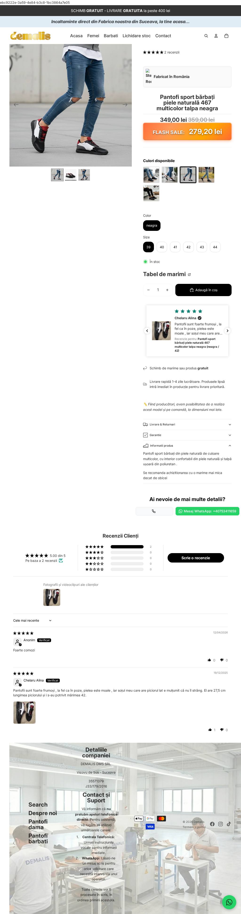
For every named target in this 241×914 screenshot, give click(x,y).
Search (38, 804)
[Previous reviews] (147, 331)
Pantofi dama (38, 824)
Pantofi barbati (38, 838)
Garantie (155, 435)
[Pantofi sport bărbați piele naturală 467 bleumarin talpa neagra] (151, 175)
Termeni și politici (194, 827)
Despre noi (42, 813)
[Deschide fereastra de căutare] (206, 36)
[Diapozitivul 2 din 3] (70, 175)
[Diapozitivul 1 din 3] (57, 175)
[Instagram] (220, 824)
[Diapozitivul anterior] (14, 105)
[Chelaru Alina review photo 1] (24, 712)
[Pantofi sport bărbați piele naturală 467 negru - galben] (151, 193)
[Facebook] (212, 824)
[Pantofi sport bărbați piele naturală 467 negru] (206, 175)
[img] (23, 633)
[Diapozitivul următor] (126, 105)
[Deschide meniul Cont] (216, 36)
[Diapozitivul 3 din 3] (84, 175)
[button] (153, 52)
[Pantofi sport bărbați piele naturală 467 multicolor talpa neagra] (188, 174)
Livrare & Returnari (162, 424)
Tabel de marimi (165, 274)
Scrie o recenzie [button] (195, 557)
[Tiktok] (229, 824)
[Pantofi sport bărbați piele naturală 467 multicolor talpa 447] (169, 175)
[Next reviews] (228, 331)
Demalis (198, 822)
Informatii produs (161, 445)
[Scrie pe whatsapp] (229, 902)
